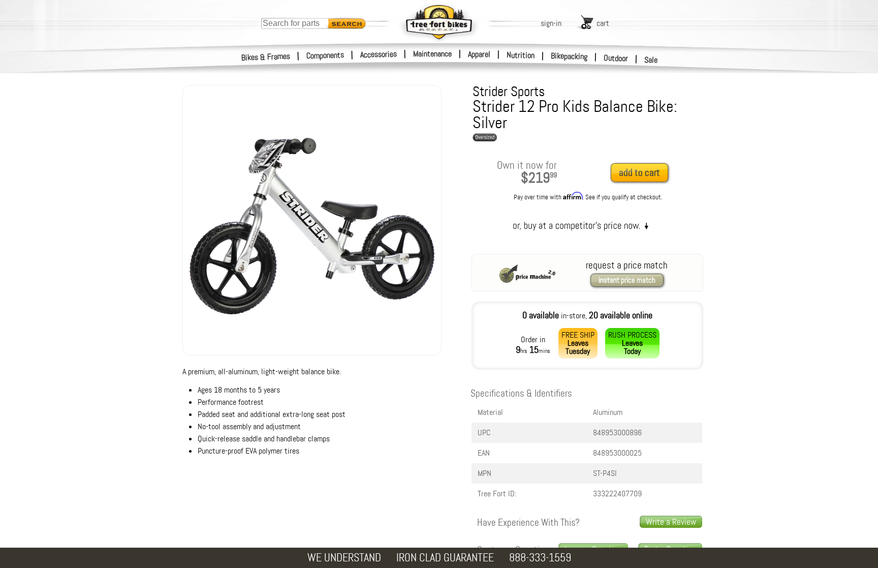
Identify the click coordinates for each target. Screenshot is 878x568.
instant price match (627, 280)
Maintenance (432, 53)
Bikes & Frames (266, 57)
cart (603, 23)
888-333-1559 (540, 557)
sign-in (551, 23)
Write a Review (671, 521)
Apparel (479, 54)
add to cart (639, 172)
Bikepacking (569, 56)
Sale (651, 59)
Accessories (378, 54)
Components (325, 55)
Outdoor (616, 58)
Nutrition (521, 55)
